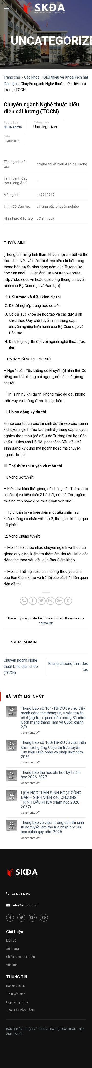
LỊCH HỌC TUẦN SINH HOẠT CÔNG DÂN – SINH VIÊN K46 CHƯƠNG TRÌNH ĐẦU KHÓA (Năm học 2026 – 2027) (52, 799)
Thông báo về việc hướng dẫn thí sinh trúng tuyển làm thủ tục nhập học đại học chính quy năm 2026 (52, 827)
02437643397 (21, 893)
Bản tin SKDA (15, 986)
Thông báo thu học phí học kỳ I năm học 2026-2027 (51, 774)
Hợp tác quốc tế (17, 1002)
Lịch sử (11, 940)
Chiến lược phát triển (20, 957)
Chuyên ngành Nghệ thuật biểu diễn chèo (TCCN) (21, 666)
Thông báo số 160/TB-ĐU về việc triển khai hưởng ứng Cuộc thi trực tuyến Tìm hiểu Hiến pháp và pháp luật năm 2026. (53, 749)
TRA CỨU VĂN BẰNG (20, 1010)
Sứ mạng (12, 948)
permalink (46, 623)
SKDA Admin (13, 127)
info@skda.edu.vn (25, 905)
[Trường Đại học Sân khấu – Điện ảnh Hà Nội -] (46, 8)
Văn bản (12, 965)
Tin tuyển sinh (15, 994)
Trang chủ (12, 77)
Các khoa (31, 77)
